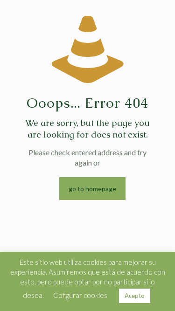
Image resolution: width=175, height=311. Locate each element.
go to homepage (92, 189)
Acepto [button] (135, 295)
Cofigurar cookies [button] (80, 295)
